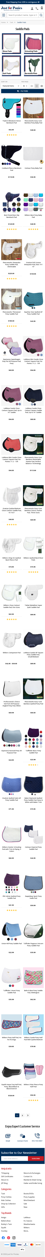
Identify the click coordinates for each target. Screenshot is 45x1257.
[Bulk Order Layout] (42, 86)
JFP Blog (4, 1183)
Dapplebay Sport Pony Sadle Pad (33, 897)
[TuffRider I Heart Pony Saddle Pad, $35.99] (11, 977)
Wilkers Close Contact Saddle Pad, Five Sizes (11, 606)
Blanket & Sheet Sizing (32, 1180)
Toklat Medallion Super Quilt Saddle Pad (33, 606)
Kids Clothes (6, 1200)
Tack (3, 1193)
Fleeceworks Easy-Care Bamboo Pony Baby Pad (33, 122)
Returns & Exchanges (32, 1173)
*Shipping (5, 1173)
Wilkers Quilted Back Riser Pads (33, 559)
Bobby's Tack (6, 1224)
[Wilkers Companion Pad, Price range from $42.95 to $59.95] (11, 639)
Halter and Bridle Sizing (33, 1183)
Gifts (3, 1207)
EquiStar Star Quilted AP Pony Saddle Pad (33, 313)
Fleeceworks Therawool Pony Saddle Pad (12, 313)
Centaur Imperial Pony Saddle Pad (33, 848)
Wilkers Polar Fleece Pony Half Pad (33, 1085)
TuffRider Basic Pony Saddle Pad (33, 752)
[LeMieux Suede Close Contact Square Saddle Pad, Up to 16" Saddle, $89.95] (33, 395)
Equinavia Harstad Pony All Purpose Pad (12, 752)
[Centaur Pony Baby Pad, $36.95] (33, 155)
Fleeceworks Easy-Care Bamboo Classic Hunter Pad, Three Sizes (33, 510)
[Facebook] (3, 1238)
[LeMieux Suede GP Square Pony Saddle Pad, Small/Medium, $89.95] (33, 639)
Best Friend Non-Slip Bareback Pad (11, 216)
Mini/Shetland (29, 1200)
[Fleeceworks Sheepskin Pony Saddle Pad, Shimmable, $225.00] (11, 249)
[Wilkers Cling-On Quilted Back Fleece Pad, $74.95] (11, 545)
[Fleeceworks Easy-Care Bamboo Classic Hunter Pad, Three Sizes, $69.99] (33, 495)
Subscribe (36, 1158)
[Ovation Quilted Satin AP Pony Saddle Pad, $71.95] (11, 785)
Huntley (4, 1231)
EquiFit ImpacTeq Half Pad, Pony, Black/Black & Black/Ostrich (12, 1086)
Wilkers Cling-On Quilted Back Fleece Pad (11, 559)
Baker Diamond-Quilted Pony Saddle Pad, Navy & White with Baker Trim (33, 800)
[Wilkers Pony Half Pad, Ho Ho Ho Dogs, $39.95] (11, 1024)
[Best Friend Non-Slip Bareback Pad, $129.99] (11, 202)
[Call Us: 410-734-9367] (37, 9)
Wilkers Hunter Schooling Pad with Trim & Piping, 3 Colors (11, 849)
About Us (4, 1180)
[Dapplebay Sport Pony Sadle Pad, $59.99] (33, 883)
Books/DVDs (29, 1193)
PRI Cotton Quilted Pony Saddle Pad (12, 897)
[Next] (28, 1115)
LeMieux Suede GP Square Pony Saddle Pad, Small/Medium (33, 655)
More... (26, 1231)
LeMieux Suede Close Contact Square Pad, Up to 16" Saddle (12, 410)
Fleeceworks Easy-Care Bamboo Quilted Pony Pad (33, 703)
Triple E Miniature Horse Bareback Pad (12, 122)
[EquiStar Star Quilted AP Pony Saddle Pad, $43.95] (33, 299)
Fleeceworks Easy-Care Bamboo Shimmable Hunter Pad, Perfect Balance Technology (33, 460)
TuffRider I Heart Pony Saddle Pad (11, 991)
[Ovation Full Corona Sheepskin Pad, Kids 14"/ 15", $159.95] (33, 249)
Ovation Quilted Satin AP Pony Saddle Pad (11, 799)
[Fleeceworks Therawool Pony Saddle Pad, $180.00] (11, 299)
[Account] (32, 9)
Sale (25, 1204)
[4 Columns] (37, 86)
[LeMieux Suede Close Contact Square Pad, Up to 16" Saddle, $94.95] (11, 395)
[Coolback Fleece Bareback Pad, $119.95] (11, 155)
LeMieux (27, 1217)
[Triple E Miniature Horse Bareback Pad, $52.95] (11, 107)
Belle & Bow (5, 1221)
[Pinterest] (8, 1238)
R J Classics (28, 1221)
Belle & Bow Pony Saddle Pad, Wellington (33, 991)
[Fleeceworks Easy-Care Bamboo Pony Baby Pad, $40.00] (33, 107)
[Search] (41, 15)
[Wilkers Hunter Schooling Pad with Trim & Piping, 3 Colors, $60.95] (11, 834)
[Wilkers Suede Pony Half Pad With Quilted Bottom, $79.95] (33, 1024)
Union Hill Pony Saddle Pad (12, 943)
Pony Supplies (29, 1197)
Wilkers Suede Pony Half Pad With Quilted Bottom (33, 1038)
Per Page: (25, 82)
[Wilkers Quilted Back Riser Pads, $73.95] (33, 545)
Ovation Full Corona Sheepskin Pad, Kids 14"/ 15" (33, 264)
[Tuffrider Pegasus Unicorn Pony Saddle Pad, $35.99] (33, 930)
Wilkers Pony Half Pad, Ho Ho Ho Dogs (11, 1038)
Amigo (3, 1217)
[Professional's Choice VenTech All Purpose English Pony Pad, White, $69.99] (11, 688)
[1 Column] (32, 86)
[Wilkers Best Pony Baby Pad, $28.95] (33, 202)
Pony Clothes (6, 1197)
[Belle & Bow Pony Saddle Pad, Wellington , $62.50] (33, 977)
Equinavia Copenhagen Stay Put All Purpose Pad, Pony (11, 361)
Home (3, 22)
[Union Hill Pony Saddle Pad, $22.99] (11, 930)
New (25, 1207)
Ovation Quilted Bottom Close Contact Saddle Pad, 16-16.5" (11, 510)
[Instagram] (14, 1238)
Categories (6, 1189)
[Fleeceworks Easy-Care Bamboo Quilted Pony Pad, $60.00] (33, 688)
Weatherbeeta (29, 1224)
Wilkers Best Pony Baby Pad (33, 216)
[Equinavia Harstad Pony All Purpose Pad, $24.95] (11, 737)
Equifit (3, 1227)
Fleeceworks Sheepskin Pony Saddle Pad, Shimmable (11, 264)
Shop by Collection (8, 1204)
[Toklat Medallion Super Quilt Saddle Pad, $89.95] (33, 592)
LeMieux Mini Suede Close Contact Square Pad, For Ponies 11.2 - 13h (33, 361)
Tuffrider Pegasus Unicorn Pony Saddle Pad (33, 944)
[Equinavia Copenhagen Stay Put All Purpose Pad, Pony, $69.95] (11, 346)
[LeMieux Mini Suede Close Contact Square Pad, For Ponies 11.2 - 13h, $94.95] (33, 346)
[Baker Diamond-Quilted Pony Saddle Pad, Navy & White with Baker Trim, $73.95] (33, 785)
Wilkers (27, 1227)
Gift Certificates (7, 1176)
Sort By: (4, 82)
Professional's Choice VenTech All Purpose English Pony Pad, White (12, 704)
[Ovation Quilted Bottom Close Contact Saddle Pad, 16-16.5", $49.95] (11, 495)
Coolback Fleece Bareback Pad (11, 169)
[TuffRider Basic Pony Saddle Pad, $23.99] (33, 737)
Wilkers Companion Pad (12, 653)
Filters (24, 91)
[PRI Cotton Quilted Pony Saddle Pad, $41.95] (11, 883)
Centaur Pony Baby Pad (33, 168)
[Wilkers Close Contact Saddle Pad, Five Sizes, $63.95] (11, 592)
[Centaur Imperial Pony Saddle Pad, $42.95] (33, 834)
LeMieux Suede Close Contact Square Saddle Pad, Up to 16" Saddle (33, 410)
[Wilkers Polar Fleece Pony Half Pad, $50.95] (33, 1071)
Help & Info (6, 1168)
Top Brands (6, 1213)
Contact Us (28, 1176)
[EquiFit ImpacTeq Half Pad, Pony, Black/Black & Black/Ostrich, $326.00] (11, 1071)
